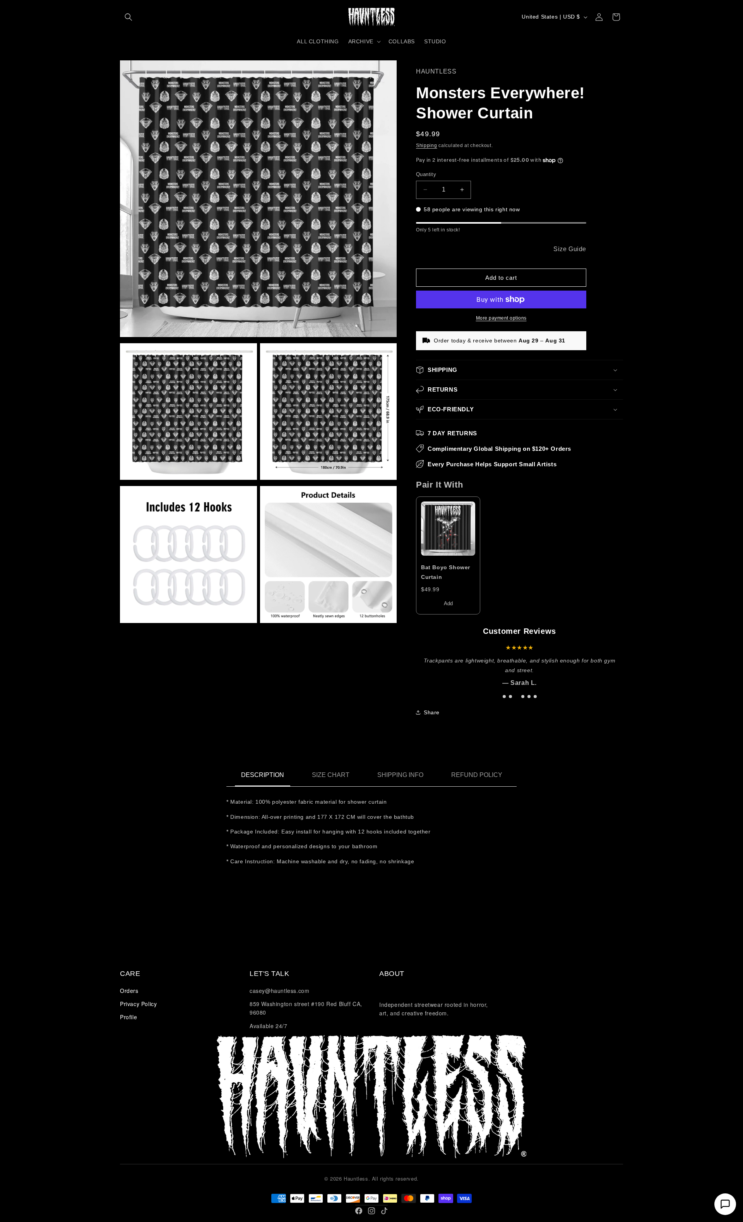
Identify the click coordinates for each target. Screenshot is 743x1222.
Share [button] (432, 712)
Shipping (426, 145)
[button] (128, 17)
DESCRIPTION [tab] (262, 775)
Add (448, 603)
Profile (128, 1017)
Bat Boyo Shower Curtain (445, 572)
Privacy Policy (138, 1004)
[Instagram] (371, 1210)
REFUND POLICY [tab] (476, 775)
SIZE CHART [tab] (330, 775)
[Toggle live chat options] (725, 1204)
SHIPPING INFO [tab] (400, 775)
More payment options (501, 318)
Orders (129, 990)
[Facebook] (358, 1210)
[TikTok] (384, 1210)
